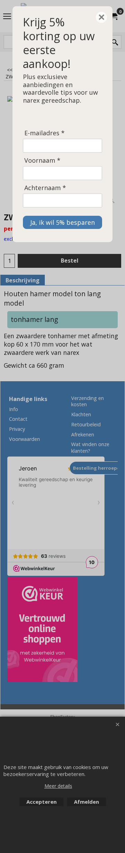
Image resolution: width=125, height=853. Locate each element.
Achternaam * (45, 188)
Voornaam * (42, 160)
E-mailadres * (44, 133)
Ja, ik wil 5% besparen (62, 222)
